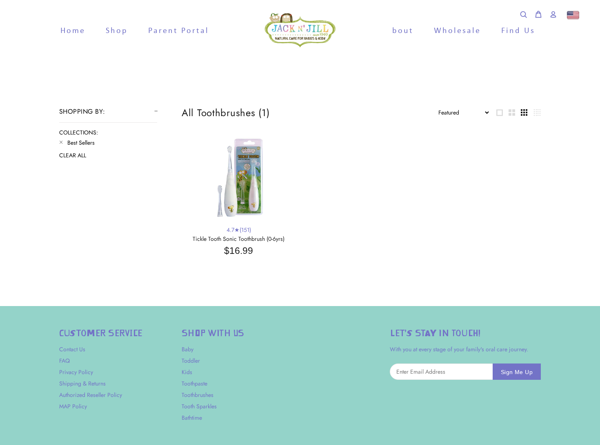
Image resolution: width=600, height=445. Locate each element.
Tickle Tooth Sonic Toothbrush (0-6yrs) (238, 239)
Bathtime (192, 418)
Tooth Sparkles (199, 406)
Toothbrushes (197, 395)
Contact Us (72, 349)
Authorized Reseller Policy (90, 395)
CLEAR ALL (72, 155)
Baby (187, 349)
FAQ (64, 361)
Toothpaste (194, 383)
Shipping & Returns (82, 383)
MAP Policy (73, 406)
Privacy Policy (76, 372)
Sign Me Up (517, 372)
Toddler (191, 361)
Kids (187, 372)
